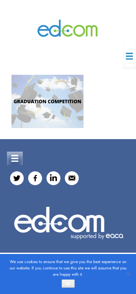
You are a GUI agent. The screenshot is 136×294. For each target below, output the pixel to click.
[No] (128, 274)
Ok (68, 284)
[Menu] (129, 56)
